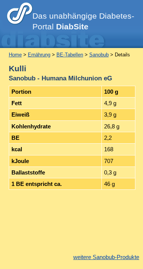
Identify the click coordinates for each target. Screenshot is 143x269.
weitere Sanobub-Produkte (106, 257)
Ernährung (39, 55)
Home (15, 55)
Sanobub (99, 55)
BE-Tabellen (69, 55)
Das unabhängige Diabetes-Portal (83, 21)
